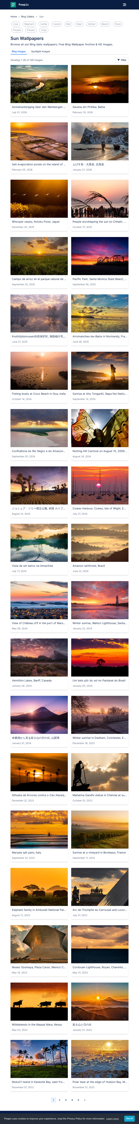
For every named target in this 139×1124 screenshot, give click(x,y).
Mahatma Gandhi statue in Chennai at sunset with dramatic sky (100, 795)
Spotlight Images (40, 51)
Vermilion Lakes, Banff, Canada (32, 680)
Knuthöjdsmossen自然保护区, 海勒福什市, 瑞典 (39, 336)
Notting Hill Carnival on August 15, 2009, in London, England (100, 451)
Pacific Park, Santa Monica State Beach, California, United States (100, 279)
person (31, 30)
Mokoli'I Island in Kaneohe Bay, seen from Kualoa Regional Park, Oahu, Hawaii (39, 1082)
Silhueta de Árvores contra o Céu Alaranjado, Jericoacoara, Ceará (39, 795)
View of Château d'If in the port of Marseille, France (39, 623)
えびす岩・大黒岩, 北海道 (88, 164)
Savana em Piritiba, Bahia (89, 107)
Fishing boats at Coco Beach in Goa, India (39, 393)
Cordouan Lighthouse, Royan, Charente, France (100, 967)
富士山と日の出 (82, 1024)
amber (91, 24)
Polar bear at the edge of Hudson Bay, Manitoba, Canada (100, 1082)
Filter (123, 60)
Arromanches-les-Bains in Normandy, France (100, 336)
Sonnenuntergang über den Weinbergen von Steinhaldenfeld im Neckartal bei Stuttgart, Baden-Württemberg (39, 107)
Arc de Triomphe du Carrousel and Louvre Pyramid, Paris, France (100, 910)
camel (56, 24)
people (17, 30)
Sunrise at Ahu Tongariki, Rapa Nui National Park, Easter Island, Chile (100, 393)
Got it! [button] (129, 1118)
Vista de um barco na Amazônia (32, 565)
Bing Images (19, 51)
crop (43, 30)
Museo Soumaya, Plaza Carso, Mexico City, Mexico (39, 967)
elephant (29, 24)
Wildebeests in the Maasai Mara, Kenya (37, 1024)
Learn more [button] (112, 1118)
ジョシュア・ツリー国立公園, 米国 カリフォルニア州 (39, 508)
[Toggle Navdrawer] (124, 4)
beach (105, 24)
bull (68, 24)
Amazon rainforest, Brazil (89, 565)
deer (79, 24)
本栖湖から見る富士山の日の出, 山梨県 (35, 737)
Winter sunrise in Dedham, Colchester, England (100, 737)
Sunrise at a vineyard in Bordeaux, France (99, 852)
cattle (43, 24)
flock (118, 24)
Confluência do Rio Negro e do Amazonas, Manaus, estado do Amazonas (39, 451)
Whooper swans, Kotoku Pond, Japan (36, 221)
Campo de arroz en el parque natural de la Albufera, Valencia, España (39, 279)
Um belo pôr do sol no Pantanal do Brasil (99, 680)
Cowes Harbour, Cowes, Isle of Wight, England (100, 508)
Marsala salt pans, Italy (26, 852)
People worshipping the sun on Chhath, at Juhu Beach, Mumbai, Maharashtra (100, 221)
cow (15, 24)
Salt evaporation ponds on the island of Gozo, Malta (39, 164)
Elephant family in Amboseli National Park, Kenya (39, 910)
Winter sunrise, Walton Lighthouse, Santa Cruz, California (100, 623)
